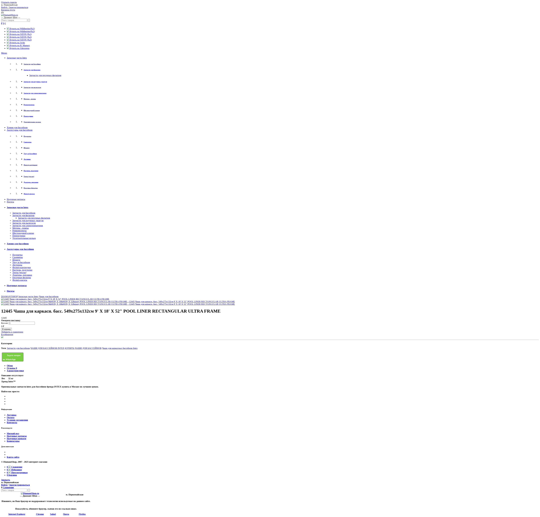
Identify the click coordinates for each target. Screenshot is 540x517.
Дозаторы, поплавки (31, 182)
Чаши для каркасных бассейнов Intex (120, 348)
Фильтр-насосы (29, 194)
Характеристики (15, 370)
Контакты (12, 422)
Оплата (10, 417)
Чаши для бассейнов (48, 296)
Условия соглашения (17, 420)
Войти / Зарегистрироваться (14, 7)
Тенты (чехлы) (29, 176)
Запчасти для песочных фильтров (45, 75)
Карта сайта (13, 457)
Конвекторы (13, 441)
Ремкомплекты (29, 105)
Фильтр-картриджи (30, 165)
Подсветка (27, 136)
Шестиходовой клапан (32, 110)
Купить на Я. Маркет (19, 45)
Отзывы (12, 368)
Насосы (10, 202)
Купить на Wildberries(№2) (22, 31)
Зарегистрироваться (19, 485)
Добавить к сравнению (12, 332)
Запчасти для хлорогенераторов (35, 93)
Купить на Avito (17, 42)
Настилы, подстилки (31, 171)
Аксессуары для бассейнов (19, 130)
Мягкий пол (13, 433)
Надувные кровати (16, 438)
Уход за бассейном (30, 153)
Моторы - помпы (30, 99)
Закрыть (5, 480)
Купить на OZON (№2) (20, 37)
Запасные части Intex (17, 58)
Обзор (10, 365)
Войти (4, 485)
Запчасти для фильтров (32, 70)
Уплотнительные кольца (32, 122)
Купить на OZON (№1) (20, 34)
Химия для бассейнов (17, 127)
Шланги (26, 148)
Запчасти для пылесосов (32, 87)
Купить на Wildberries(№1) (22, 28)
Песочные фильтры (31, 188)
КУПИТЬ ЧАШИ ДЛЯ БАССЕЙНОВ (83, 348)
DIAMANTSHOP (9, 296)
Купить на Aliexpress (19, 48)
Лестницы (27, 159)
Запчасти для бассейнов (32, 64)
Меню (4, 53)
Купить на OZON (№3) (20, 40)
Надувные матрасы (16, 199)
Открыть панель (9, 2)
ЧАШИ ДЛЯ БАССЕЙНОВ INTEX (47, 348)
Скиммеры (28, 142)
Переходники (28, 116)
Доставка (11, 415)
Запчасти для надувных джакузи (35, 81)
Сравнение (8, 487)
